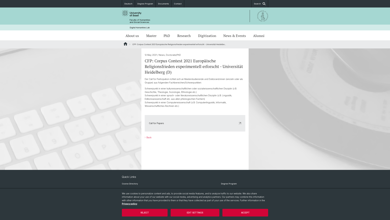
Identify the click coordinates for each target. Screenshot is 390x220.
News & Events (234, 35)
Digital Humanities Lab (140, 27)
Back (148, 137)
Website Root (125, 44)
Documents (163, 3)
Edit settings (195, 212)
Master (151, 35)
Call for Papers (156, 123)
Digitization (207, 35)
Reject (145, 212)
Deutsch (128, 3)
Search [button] (257, 3)
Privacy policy (129, 203)
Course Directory (130, 184)
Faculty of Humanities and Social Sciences (140, 21)
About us (132, 35)
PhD (167, 35)
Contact (178, 3)
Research (184, 35)
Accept (245, 212)
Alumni (258, 35)
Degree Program (145, 3)
